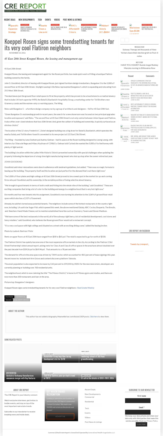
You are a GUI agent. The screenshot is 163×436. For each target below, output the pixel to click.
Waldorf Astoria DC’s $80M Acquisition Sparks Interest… (119, 29)
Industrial (25, 25)
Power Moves (147, 25)
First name (141, 395)
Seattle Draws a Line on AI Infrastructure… (59, 28)
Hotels (114, 25)
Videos (87, 417)
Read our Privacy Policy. (148, 421)
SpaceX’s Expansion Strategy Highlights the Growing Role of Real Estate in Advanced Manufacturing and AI (144, 84)
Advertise (60, 416)
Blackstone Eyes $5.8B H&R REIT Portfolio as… (150, 28)
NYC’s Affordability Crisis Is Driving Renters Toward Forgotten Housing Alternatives (143, 106)
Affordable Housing (89, 25)
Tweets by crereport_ (139, 244)
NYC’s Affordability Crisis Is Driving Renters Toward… (89, 29)
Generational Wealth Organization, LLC (101, 433)
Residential (89, 401)
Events (87, 413)
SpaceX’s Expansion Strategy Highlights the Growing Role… (28, 29)
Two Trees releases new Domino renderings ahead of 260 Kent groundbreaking (93, 356)
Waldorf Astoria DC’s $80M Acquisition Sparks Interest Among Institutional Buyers (144, 117)
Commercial (21, 297)
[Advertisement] (104, 8)
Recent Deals (90, 389)
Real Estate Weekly (85, 287)
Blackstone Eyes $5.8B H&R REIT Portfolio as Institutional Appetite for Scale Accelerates (143, 127)
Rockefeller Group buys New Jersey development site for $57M (57, 358)
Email (141, 407)
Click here (94, 317)
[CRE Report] (31, 8)
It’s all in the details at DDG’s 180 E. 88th (97, 378)
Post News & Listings (93, 422)
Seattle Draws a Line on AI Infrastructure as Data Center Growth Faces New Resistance (142, 95)
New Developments (93, 394)
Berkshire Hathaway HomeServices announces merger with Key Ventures (20, 377)
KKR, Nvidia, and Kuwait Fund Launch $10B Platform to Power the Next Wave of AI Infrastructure (144, 138)
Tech (87, 408)
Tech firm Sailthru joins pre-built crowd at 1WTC (59, 377)
